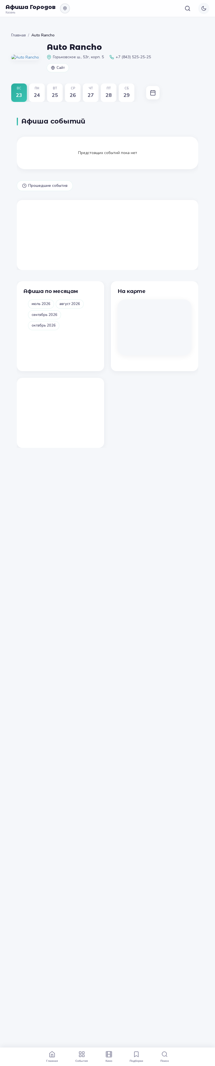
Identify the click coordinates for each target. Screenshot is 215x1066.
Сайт (61, 67)
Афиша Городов (30, 7)
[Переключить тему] (203, 8)
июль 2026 (41, 303)
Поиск (164, 1061)
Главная (18, 35)
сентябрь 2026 (44, 314)
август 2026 (69, 303)
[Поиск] (187, 8)
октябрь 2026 (44, 325)
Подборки (136, 1061)
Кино (109, 1061)
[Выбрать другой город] (65, 8)
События (81, 1061)
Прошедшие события (47, 185)
